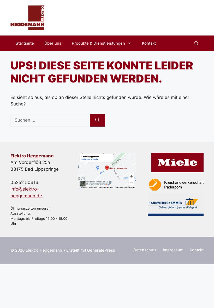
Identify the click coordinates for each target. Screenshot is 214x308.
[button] (196, 43)
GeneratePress (101, 250)
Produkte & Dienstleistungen (98, 43)
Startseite (25, 43)
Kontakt (149, 43)
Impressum (173, 249)
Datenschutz (145, 249)
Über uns (52, 43)
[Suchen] (97, 120)
